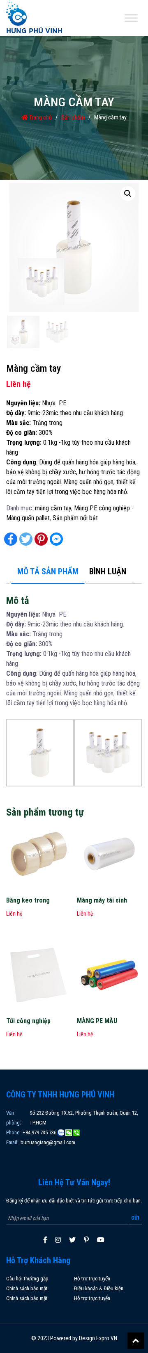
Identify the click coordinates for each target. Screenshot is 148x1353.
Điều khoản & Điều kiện (98, 1288)
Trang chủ (40, 117)
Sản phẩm (73, 117)
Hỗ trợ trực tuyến (92, 1278)
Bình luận (107, 571)
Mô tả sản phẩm (48, 571)
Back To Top (135, 1340)
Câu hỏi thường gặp (27, 1278)
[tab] (48, 572)
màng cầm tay (53, 508)
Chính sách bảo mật (27, 1288)
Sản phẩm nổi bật (75, 518)
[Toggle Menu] (131, 18)
